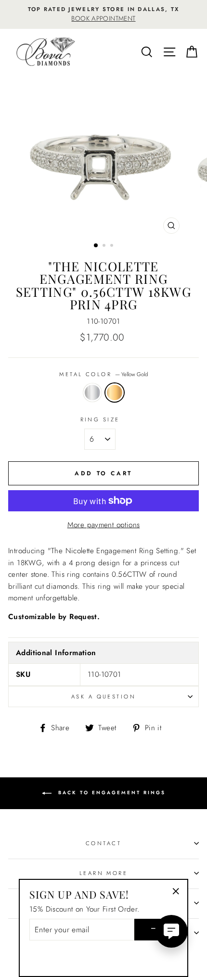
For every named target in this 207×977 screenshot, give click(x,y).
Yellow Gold (114, 392)
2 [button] (105, 246)
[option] (103, 14)
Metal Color (103, 374)
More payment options (103, 525)
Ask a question (103, 696)
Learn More (103, 873)
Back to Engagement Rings (110, 792)
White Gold (92, 392)
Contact (103, 843)
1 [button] (96, 245)
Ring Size (100, 419)
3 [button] (112, 246)
